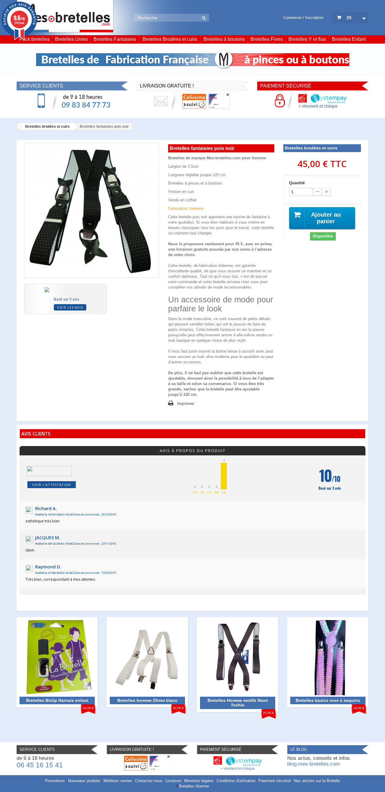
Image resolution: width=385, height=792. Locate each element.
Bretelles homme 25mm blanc (147, 700)
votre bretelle (214, 282)
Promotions (55, 780)
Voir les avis (70, 307)
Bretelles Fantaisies (115, 39)
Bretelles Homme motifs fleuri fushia (238, 703)
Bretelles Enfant (349, 39)
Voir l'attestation (51, 484)
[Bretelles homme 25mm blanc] (147, 657)
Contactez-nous (148, 780)
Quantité (297, 183)
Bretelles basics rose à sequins (328, 700)
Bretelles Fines (267, 39)
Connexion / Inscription (303, 17)
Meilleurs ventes (117, 780)
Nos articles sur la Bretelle (317, 780)
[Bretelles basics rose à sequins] (327, 657)
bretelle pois (189, 217)
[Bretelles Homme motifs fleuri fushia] (237, 657)
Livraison (173, 780)
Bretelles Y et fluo (307, 39)
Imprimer (185, 403)
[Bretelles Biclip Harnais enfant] (57, 657)
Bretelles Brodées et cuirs (170, 39)
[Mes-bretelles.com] (65, 16)
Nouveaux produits (84, 780)
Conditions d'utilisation (236, 780)
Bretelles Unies (71, 39)
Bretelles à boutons (224, 39)
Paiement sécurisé (274, 780)
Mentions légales (199, 780)
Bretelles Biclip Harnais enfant (57, 700)
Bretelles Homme (194, 786)
